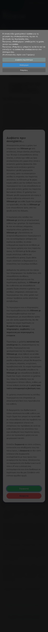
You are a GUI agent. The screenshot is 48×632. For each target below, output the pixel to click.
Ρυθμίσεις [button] (24, 70)
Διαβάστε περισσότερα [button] (24, 60)
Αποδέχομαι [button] (24, 65)
